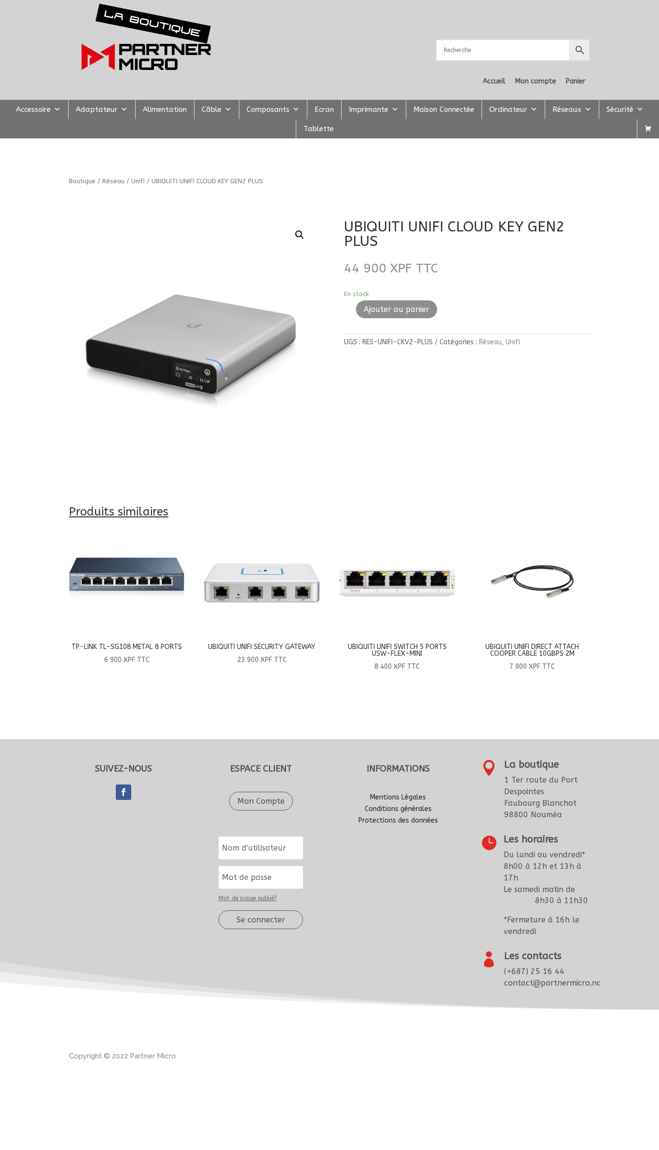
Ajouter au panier (396, 309)
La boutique (531, 764)
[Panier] (648, 128)
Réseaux (566, 109)
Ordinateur (508, 109)
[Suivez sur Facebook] (123, 792)
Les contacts (533, 955)
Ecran (324, 109)
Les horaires (531, 839)
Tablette (318, 128)
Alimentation (165, 109)
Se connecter (260, 919)
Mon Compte (261, 801)
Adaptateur (97, 109)
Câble (211, 109)
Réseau (113, 181)
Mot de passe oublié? (248, 898)
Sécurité (619, 109)
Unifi (138, 181)
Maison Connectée (443, 109)
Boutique (82, 181)
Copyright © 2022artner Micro (122, 1056)
